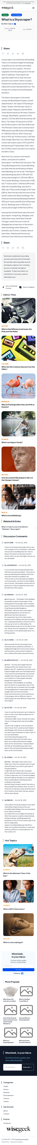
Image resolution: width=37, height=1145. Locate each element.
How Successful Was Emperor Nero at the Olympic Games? (17, 479)
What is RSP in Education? (14, 909)
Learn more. (28, 3)
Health (4, 512)
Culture (5, 364)
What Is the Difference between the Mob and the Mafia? (17, 330)
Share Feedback (28, 287)
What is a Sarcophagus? (13, 942)
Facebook (7, 1123)
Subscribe (18, 969)
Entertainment (8, 1095)
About (5, 1111)
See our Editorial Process (11, 287)
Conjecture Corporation (21, 1139)
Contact (6, 1114)
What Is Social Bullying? (11, 515)
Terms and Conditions (16, 1142)
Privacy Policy (5, 1142)
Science (5, 439)
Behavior (5, 402)
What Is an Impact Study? (12, 442)
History (5, 326)
